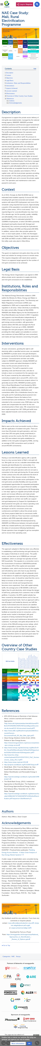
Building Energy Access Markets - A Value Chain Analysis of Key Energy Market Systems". (19, 852)
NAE (13, 956)
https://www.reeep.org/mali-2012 (15, 762)
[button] (18, 1043)
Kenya (18, 956)
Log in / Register (26, 4)
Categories (6, 956)
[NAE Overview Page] (20, 34)
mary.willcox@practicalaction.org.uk (20, 923)
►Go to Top (6, 945)
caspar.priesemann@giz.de (20, 928)
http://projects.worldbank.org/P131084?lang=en (20, 764)
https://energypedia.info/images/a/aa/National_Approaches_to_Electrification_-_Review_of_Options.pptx (23, 937)
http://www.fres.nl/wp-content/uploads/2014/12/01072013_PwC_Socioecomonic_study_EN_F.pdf (21, 757)
